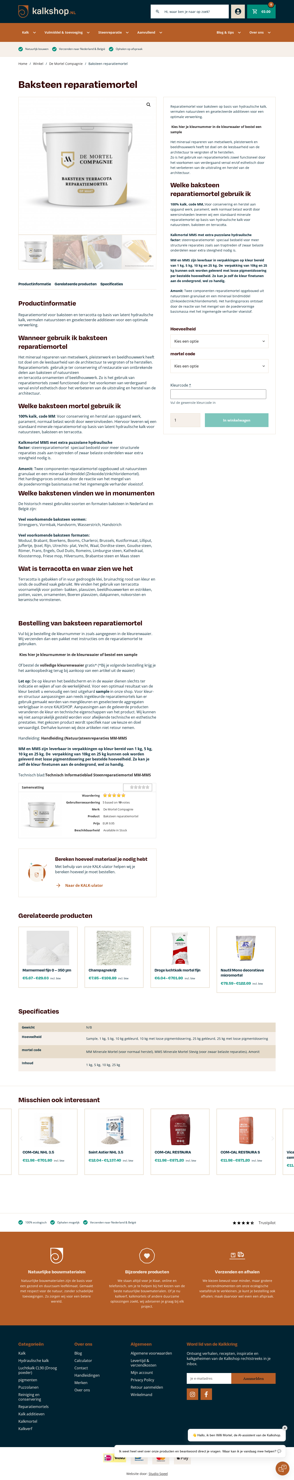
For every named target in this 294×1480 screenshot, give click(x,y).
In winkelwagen (236, 420)
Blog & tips (225, 32)
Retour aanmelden (147, 1387)
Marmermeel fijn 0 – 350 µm (47, 970)
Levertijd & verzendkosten (143, 1362)
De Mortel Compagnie (66, 63)
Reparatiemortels (33, 1406)
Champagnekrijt (103, 970)
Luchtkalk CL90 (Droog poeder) (37, 1370)
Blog (78, 1353)
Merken (81, 1382)
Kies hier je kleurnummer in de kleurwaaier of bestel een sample (78, 654)
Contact (81, 1368)
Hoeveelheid (183, 328)
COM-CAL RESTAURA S (240, 1152)
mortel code (182, 353)
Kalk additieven (31, 1414)
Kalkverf (25, 1428)
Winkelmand (141, 1394)
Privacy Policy (142, 1380)
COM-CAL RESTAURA (173, 1152)
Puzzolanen (28, 1387)
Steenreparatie (110, 32)
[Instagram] (192, 1394)
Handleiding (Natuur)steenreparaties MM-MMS (84, 738)
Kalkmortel (27, 1421)
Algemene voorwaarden (151, 1353)
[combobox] (190, 11)
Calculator (83, 1360)
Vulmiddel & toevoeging (64, 32)
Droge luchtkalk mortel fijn (178, 970)
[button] (148, 105)
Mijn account (142, 1372)
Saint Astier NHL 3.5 (106, 1152)
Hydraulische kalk (33, 1360)
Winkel (38, 63)
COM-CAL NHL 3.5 (38, 1152)
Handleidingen (87, 1375)
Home (22, 63)
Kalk (25, 32)
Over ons (256, 32)
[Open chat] (282, 1468)
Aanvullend (146, 32)
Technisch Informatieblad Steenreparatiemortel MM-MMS (98, 775)
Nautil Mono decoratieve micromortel (242, 972)
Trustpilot (267, 1222)
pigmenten (27, 1380)
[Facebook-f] (206, 1394)
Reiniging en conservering (29, 1397)
